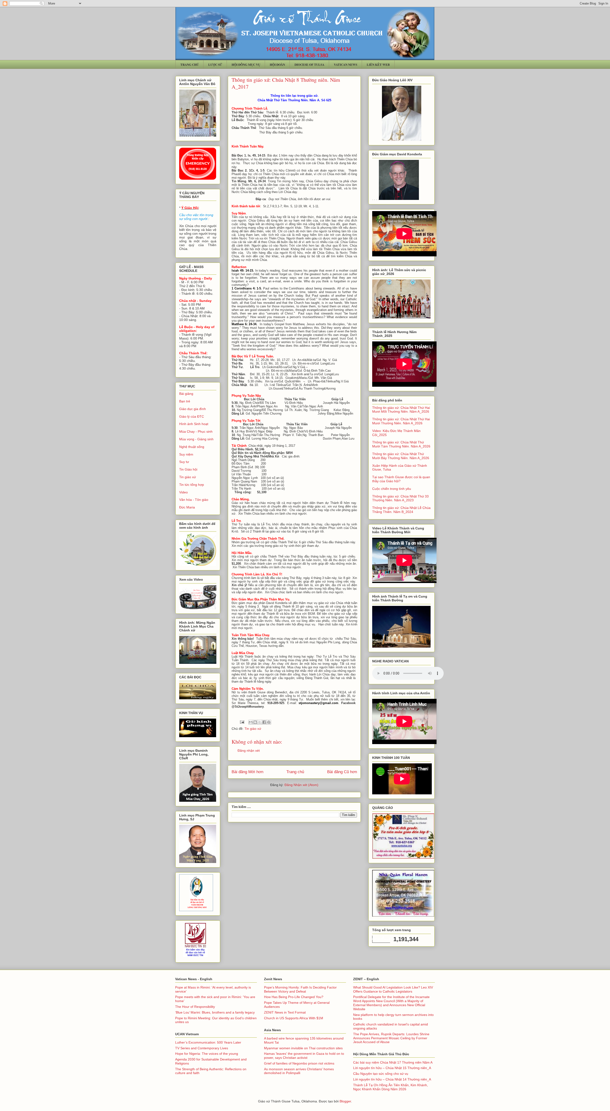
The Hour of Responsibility (195, 1007)
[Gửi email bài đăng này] (250, 722)
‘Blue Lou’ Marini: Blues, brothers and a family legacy (215, 1012)
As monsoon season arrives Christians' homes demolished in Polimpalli (299, 1071)
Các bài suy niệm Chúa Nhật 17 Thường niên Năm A (392, 1062)
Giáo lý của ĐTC (191, 416)
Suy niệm (186, 454)
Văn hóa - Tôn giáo (193, 500)
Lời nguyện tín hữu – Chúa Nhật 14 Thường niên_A (392, 1079)
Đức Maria (187, 507)
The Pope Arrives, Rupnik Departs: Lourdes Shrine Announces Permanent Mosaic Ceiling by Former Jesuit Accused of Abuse (391, 1038)
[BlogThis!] (255, 722)
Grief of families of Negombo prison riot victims (299, 1063)
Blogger (345, 1101)
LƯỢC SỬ (215, 64)
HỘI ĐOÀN (277, 64)
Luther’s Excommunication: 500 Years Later (208, 1042)
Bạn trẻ (184, 401)
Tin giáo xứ (252, 729)
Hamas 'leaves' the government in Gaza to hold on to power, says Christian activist (304, 1056)
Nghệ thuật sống (191, 447)
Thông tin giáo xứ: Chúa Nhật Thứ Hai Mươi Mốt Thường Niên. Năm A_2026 (401, 410)
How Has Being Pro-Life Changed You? (293, 997)
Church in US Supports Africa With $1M (293, 1018)
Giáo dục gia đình (192, 409)
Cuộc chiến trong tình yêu (391, 489)
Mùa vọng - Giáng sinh (196, 439)
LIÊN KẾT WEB (378, 64)
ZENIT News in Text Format (285, 1012)
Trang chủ (295, 772)
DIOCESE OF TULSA (309, 64)
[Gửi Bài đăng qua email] (241, 722)
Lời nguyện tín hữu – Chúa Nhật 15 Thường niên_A (392, 1068)
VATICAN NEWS (345, 64)
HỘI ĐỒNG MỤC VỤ (246, 64)
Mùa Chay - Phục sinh (196, 431)
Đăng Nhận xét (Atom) (301, 785)
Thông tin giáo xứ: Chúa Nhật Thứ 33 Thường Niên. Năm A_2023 (400, 498)
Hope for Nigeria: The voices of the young (206, 1053)
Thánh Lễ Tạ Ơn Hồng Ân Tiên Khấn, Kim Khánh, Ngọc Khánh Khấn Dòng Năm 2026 (390, 1087)
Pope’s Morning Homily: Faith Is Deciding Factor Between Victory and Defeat (300, 989)
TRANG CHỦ (189, 64)
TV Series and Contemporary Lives (201, 1048)
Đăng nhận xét (249, 750)
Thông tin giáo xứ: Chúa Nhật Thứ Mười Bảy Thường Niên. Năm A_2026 (400, 456)
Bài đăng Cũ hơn (342, 772)
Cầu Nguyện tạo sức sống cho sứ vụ (380, 1073)
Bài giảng (186, 394)
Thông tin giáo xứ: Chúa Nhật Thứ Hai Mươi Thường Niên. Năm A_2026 (401, 421)
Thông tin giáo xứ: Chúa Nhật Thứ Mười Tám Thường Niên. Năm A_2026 (401, 444)
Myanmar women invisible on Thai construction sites (303, 1048)
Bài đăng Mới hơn (247, 772)
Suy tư (184, 462)
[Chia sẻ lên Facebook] (264, 722)
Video (183, 492)
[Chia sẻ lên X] (259, 722)
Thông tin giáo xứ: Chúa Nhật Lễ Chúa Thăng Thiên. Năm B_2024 (401, 510)
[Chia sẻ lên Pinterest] (268, 722)
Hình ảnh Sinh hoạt (193, 424)
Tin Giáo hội (188, 469)
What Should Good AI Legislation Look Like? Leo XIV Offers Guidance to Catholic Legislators (393, 989)
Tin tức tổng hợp (191, 485)
